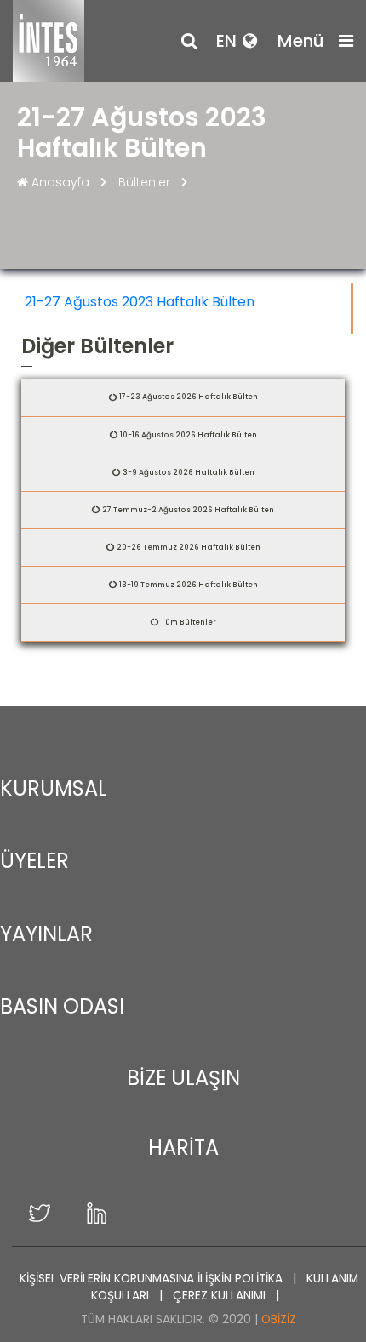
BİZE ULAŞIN (183, 1078)
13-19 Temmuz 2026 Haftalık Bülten (188, 585)
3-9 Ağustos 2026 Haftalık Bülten (188, 472)
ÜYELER (34, 861)
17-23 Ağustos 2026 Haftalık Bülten (188, 396)
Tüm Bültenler (188, 622)
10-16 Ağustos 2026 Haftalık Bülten (188, 435)
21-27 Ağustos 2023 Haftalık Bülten (139, 301)
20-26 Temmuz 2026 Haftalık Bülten (188, 547)
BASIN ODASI (62, 1006)
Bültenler (144, 182)
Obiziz (278, 1319)
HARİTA (183, 1148)
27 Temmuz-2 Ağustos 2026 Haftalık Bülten (188, 510)
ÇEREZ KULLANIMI (221, 1296)
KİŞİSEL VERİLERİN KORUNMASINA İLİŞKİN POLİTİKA (153, 1279)
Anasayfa (60, 182)
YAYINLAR (46, 934)
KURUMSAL (53, 788)
